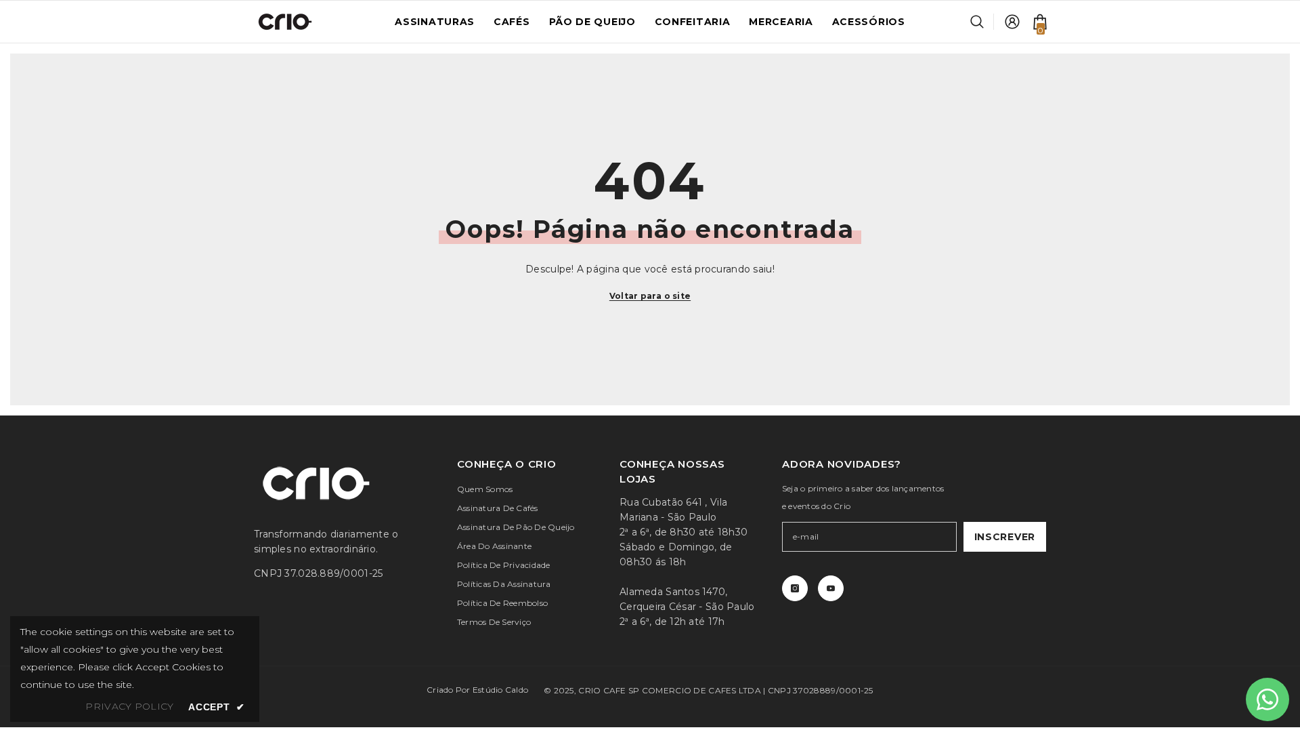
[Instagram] (795, 588)
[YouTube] (831, 588)
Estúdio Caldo (500, 690)
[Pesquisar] (982, 22)
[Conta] (1012, 21)
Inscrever (1004, 537)
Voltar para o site (650, 296)
